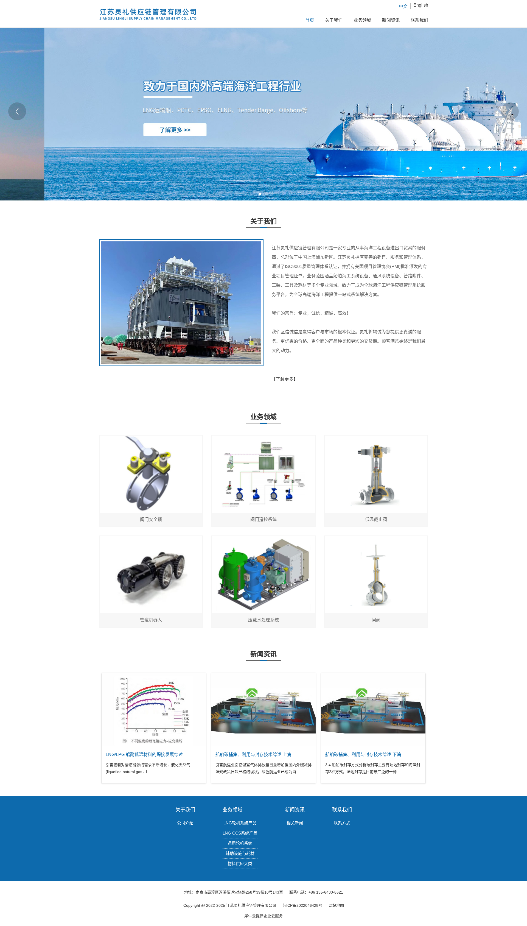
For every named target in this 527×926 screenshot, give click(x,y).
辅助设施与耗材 (240, 853)
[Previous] (17, 111)
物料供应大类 (240, 863)
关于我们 (334, 20)
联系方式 (342, 823)
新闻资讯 (391, 20)
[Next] (510, 111)
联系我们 (419, 20)
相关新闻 (295, 823)
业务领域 (362, 20)
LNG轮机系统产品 (240, 823)
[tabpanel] (263, 111)
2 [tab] (266, 194)
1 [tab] (260, 194)
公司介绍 (185, 823)
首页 (309, 20)
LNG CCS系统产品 (240, 833)
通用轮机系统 (240, 843)
